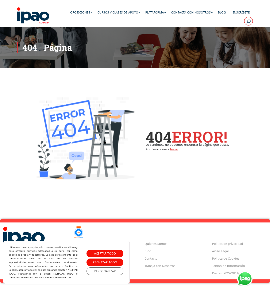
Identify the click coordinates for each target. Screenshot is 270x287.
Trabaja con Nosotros (159, 266)
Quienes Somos (155, 243)
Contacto (150, 258)
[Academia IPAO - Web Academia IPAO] (33, 16)
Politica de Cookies (225, 258)
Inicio (174, 149)
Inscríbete (241, 12)
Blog (222, 12)
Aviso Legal (220, 251)
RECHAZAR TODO (105, 262)
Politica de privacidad (227, 243)
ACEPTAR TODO (105, 253)
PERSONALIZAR (105, 271)
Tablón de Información (228, 266)
